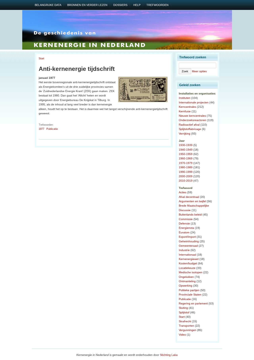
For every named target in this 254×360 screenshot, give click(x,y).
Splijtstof (184, 312)
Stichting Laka (169, 354)
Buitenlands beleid (190, 214)
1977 (41, 128)
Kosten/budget (188, 263)
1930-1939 (185, 145)
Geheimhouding (189, 241)
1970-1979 (185, 163)
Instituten (184, 97)
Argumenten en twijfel (192, 201)
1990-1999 (185, 171)
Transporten (186, 325)
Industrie (184, 250)
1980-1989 (185, 167)
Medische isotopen (190, 272)
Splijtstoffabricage (190, 129)
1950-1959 (185, 154)
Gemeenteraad (188, 245)
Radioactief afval (189, 124)
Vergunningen (187, 330)
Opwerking (185, 285)
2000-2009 (185, 176)
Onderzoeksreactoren (192, 120)
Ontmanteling (187, 281)
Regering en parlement (193, 303)
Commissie (186, 219)
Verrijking (184, 133)
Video (182, 334)
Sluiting (183, 307)
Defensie (184, 223)
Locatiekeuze (187, 268)
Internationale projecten (194, 102)
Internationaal (187, 254)
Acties (182, 192)
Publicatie (52, 128)
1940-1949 (185, 149)
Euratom (184, 232)
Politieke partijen (189, 290)
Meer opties (199, 71)
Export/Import (187, 236)
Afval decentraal (189, 196)
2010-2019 (185, 180)
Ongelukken (186, 276)
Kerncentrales (187, 106)
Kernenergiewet (189, 259)
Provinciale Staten (190, 294)
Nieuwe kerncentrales (192, 115)
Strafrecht (185, 321)
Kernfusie (185, 111)
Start (41, 58)
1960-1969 (185, 158)
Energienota (186, 227)
